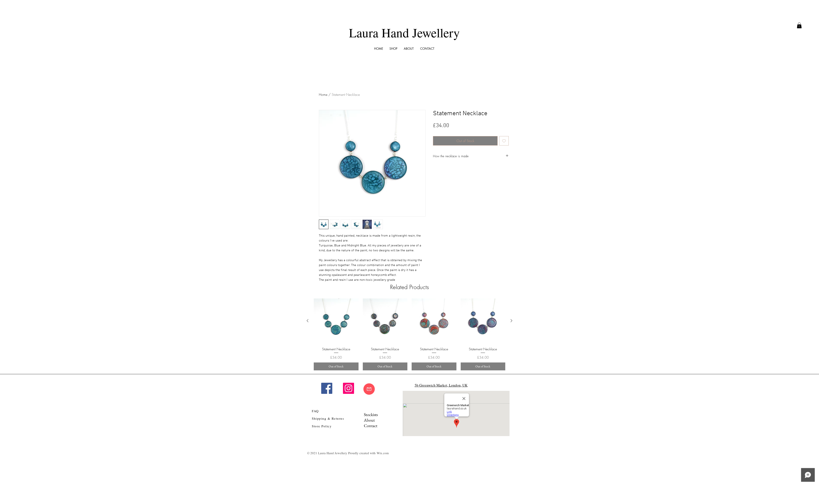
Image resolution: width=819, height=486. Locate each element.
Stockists (371, 414)
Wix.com (383, 453)
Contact (370, 425)
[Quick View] (336, 320)
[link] (799, 25)
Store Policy (322, 426)
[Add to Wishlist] (504, 141)
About (369, 420)
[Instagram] (348, 388)
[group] (409, 334)
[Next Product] (511, 320)
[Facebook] (326, 388)
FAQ (315, 411)
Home (323, 94)
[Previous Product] (307, 320)
